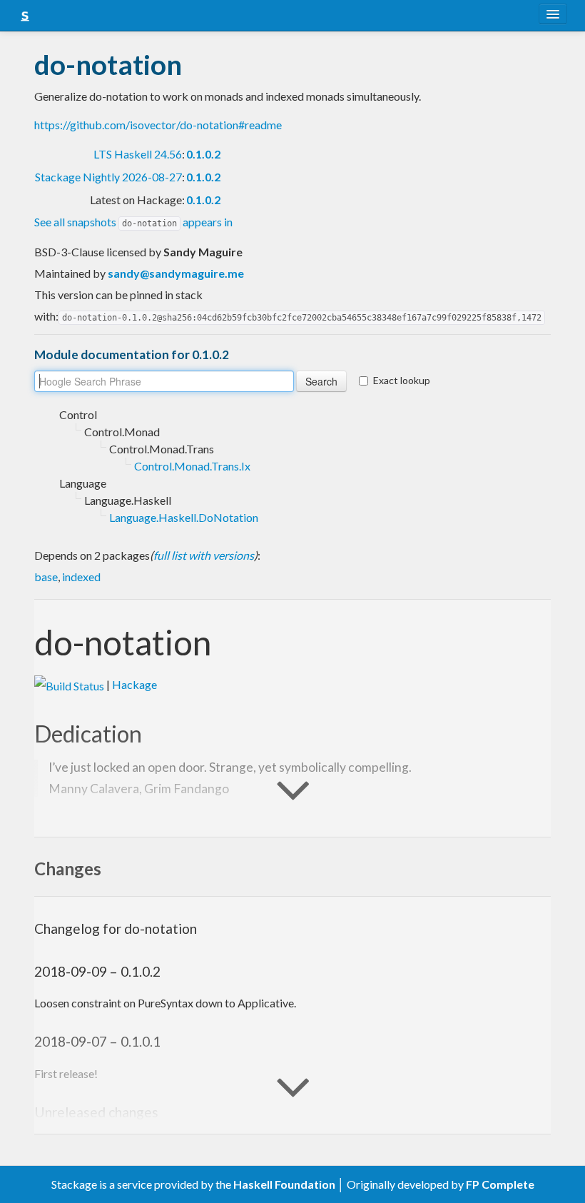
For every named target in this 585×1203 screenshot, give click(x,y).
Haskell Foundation (284, 1184)
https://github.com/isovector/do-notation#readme (158, 124)
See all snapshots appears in (133, 221)
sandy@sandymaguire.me (176, 273)
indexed (81, 576)
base (46, 576)
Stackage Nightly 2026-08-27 (108, 176)
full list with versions (203, 555)
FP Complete (500, 1184)
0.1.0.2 (203, 154)
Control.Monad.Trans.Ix (192, 466)
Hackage (134, 684)
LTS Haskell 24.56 (137, 154)
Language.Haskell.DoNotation (183, 517)
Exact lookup (401, 380)
